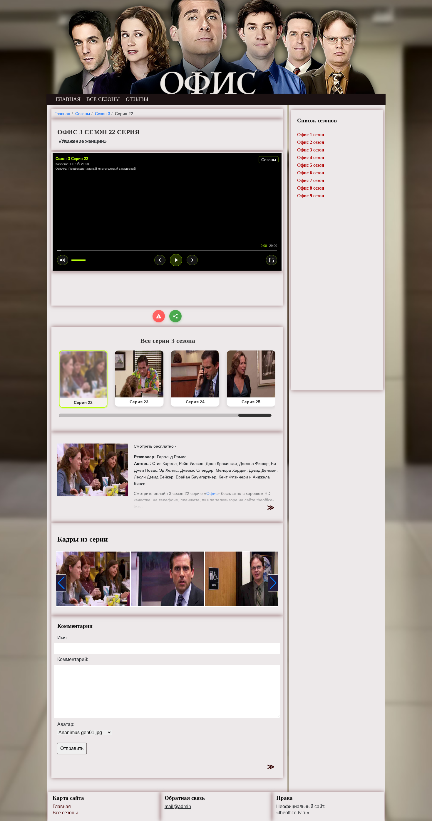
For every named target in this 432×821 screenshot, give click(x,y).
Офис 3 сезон (310, 149)
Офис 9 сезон (310, 195)
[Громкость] (62, 260)
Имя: (62, 637)
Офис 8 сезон (310, 188)
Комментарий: (72, 659)
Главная (62, 806)
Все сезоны (65, 812)
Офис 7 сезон (310, 180)
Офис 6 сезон (310, 172)
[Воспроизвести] (176, 260)
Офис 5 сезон (310, 165)
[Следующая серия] (192, 260)
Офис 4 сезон (310, 157)
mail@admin (178, 806)
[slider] (167, 250)
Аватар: (65, 724)
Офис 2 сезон (310, 142)
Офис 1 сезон (310, 134)
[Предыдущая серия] (159, 260)
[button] (61, 582)
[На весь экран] (271, 260)
